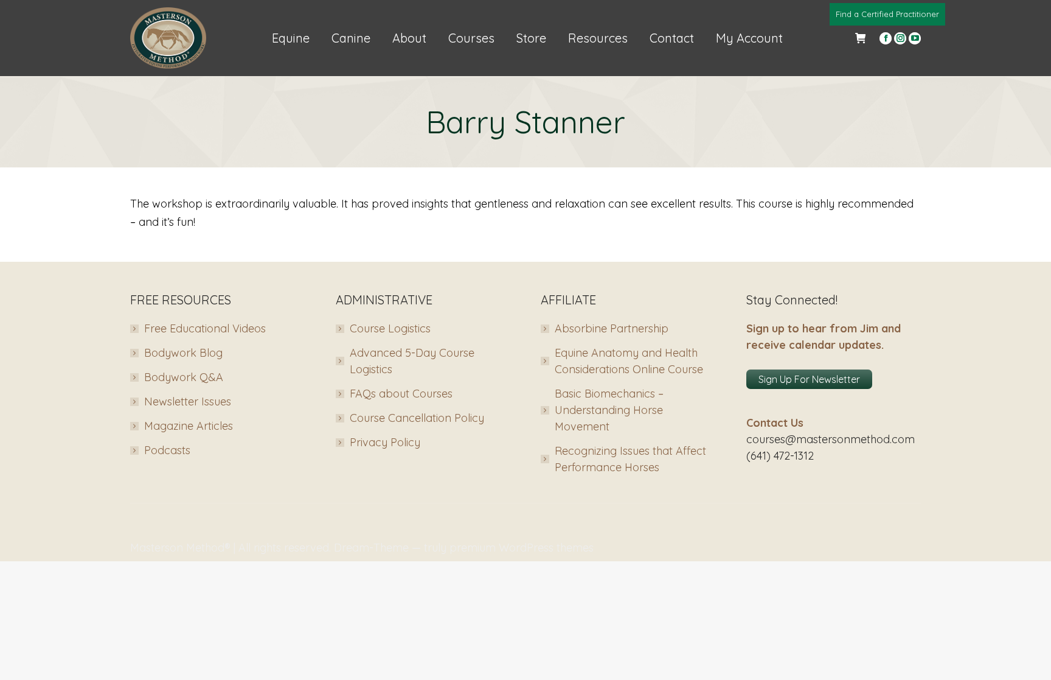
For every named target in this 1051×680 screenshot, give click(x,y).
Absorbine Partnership (611, 328)
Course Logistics (390, 328)
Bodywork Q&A (183, 377)
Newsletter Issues (187, 401)
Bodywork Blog (183, 353)
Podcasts (167, 450)
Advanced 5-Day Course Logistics (412, 361)
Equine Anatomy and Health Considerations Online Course (629, 361)
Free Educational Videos (205, 328)
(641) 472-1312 (780, 456)
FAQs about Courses (401, 394)
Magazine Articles (188, 426)
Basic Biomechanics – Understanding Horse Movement (609, 410)
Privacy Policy (385, 442)
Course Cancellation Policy (417, 418)
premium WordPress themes (521, 548)
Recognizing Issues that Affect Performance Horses (630, 459)
